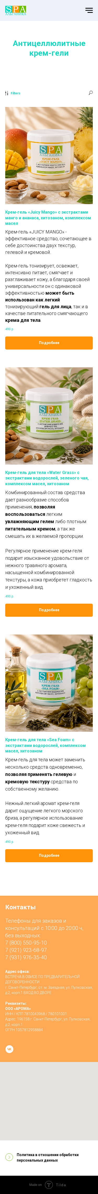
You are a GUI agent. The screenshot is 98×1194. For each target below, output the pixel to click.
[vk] (9, 1049)
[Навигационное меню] (89, 10)
